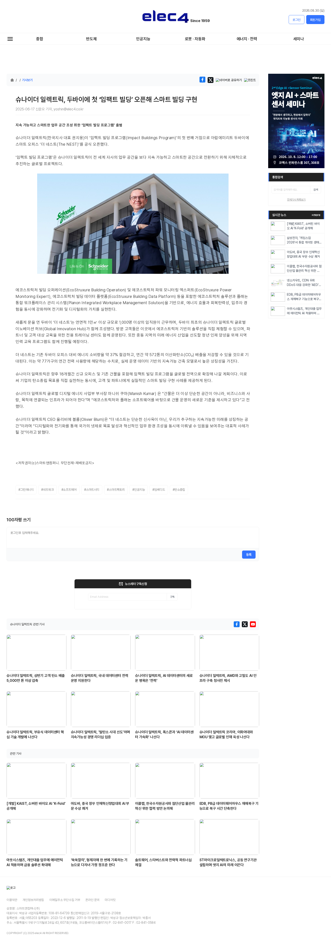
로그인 (296, 20)
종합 (39, 38)
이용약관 (12, 900)
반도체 (91, 38)
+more (315, 215)
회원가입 (315, 20)
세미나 (298, 38)
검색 (315, 189)
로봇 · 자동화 (195, 38)
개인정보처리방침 (33, 900)
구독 (172, 596)
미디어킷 (110, 900)
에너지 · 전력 (247, 38)
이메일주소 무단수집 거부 (64, 900)
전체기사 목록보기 (296, 199)
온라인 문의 (92, 900)
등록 (249, 554)
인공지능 (143, 38)
